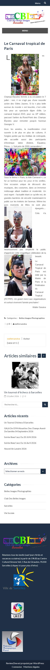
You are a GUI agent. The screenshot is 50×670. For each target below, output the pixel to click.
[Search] (45, 404)
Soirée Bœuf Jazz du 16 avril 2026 (20, 443)
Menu (37, 3)
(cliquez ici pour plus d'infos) (24, 565)
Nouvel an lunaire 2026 (15, 448)
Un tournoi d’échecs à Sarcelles (23, 392)
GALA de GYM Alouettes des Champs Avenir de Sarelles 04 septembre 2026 (25, 430)
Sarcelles (8, 506)
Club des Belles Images (15, 498)
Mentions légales (31, 666)
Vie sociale (9, 513)
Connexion (17, 666)
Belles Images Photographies (32, 318)
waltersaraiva (20, 324)
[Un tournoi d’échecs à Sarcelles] (25, 375)
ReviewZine (11, 663)
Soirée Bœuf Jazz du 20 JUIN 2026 (20, 437)
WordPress (38, 663)
